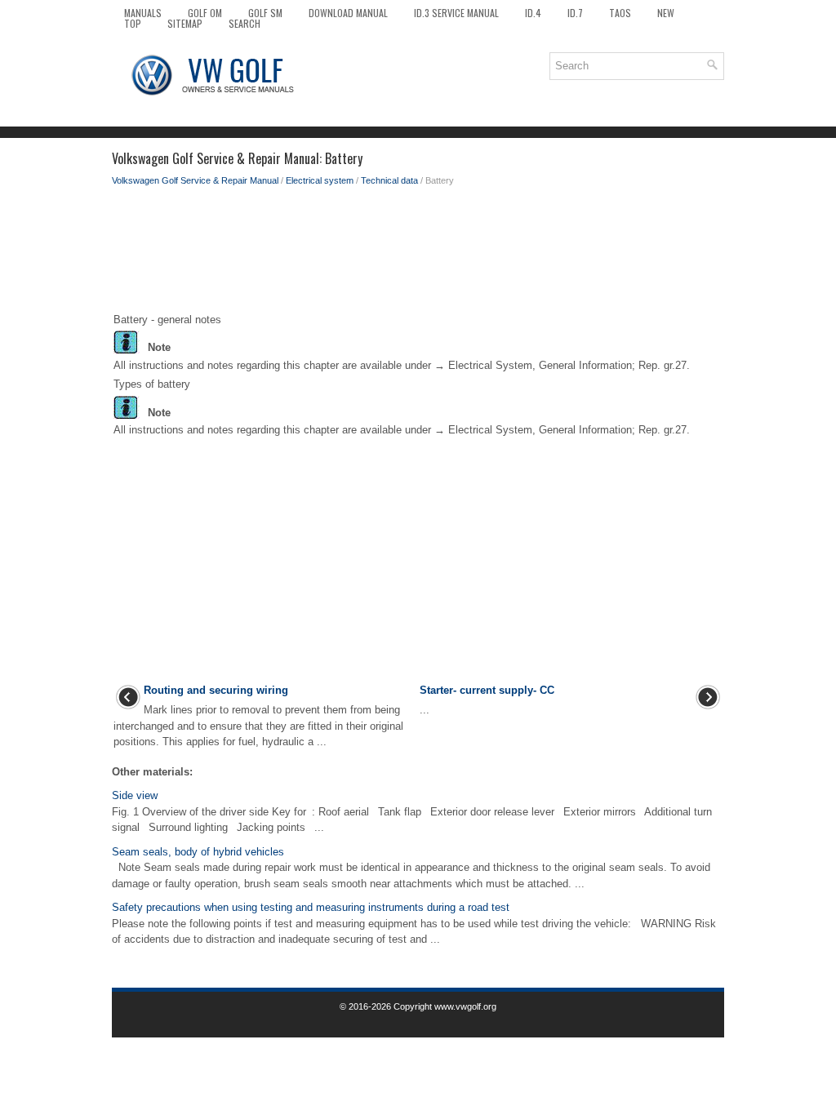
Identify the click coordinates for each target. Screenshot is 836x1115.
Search (244, 23)
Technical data (389, 180)
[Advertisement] (418, 253)
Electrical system (320, 180)
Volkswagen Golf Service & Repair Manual (195, 180)
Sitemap (184, 23)
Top (132, 23)
